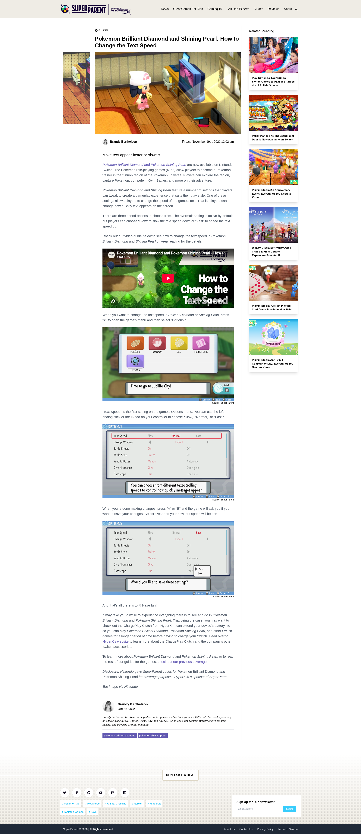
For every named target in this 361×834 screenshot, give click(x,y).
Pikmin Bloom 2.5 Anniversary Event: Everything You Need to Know (271, 193)
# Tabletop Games (72, 811)
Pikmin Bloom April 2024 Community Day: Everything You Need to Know (273, 363)
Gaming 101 (215, 9)
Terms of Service (288, 829)
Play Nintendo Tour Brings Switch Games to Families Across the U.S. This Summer (273, 81)
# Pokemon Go (71, 803)
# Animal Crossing (115, 803)
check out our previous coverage (182, 662)
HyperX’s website (115, 641)
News (165, 9)
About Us (229, 829)
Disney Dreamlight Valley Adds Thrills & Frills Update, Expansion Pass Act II (271, 251)
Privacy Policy (265, 829)
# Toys (92, 811)
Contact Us (246, 829)
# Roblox (137, 803)
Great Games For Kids (188, 9)
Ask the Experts (238, 9)
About (288, 9)
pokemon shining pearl (152, 735)
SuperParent (71, 829)
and (144, 165)
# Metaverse (92, 803)
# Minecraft (154, 803)
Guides (258, 9)
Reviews (273, 9)
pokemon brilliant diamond (119, 735)
